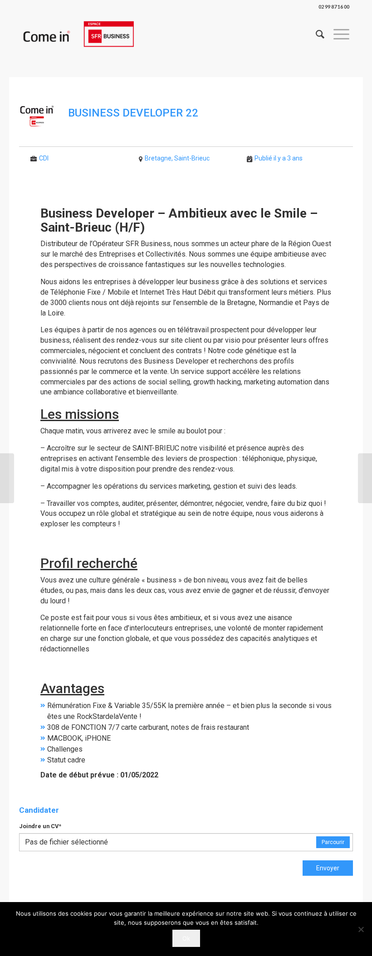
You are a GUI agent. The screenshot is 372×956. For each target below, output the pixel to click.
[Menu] (336, 34)
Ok (186, 938)
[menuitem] (315, 34)
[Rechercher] (315, 34)
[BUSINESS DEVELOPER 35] (7, 478)
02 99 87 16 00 (333, 7)
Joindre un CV (40, 826)
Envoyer (327, 868)
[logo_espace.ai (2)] (78, 34)
